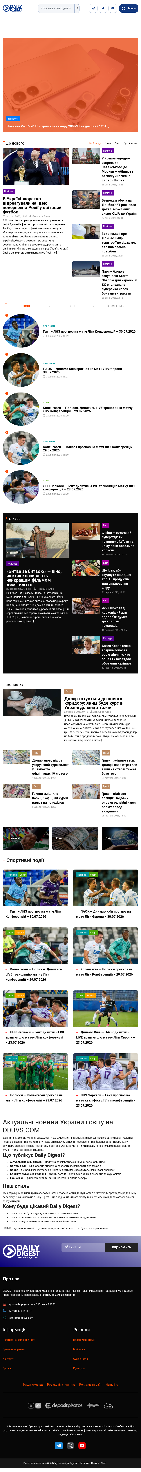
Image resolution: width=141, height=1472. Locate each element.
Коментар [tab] (115, 306)
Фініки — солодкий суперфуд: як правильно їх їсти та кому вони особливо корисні (118, 541)
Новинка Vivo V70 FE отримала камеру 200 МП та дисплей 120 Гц (57, 126)
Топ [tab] (71, 306)
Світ (117, 143)
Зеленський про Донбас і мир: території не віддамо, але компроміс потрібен (119, 242)
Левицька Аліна (41, 216)
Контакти (8, 1358)
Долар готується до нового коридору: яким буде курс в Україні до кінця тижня (93, 703)
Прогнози (49, 326)
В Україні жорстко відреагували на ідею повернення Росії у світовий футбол (32, 205)
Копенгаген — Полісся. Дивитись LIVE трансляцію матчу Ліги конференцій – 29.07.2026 (88, 409)
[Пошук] (77, 8)
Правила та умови (14, 1349)
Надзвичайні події (84, 1339)
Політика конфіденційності (19, 1339)
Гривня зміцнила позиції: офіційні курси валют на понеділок (50, 798)
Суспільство (131, 143)
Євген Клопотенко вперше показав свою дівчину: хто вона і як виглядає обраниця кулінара (116, 654)
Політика (8, 191)
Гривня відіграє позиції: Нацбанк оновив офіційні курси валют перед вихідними (119, 802)
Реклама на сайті (90, 1384)
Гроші (108, 143)
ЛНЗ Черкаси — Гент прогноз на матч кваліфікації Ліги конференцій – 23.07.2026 (105, 1100)
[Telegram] (93, 8)
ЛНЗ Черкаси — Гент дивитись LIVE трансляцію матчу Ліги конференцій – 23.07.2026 (89, 487)
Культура (12, 564)
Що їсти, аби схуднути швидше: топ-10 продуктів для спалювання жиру (116, 579)
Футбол (20, 932)
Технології (13, 119)
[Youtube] (113, 8)
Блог (105, 525)
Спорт (46, 402)
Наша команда (33, 1384)
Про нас (7, 1368)
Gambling (112, 1384)
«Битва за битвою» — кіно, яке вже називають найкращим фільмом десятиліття (34, 578)
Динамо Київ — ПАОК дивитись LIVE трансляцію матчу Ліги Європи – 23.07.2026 (105, 1037)
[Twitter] (103, 8)
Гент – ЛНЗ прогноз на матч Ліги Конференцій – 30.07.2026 (89, 331)
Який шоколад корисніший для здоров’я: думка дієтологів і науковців (115, 617)
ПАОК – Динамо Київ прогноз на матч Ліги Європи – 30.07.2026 (84, 370)
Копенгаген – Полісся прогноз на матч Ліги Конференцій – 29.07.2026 (89, 448)
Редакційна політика (61, 1384)
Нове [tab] (27, 306)
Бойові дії (95, 143)
